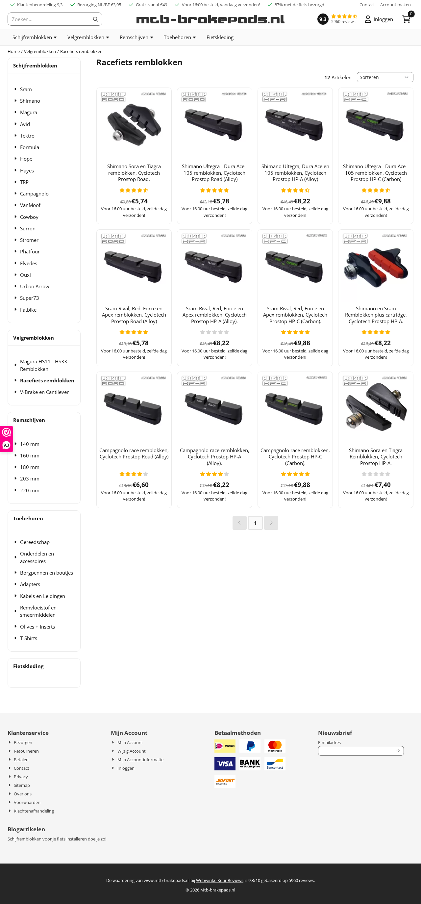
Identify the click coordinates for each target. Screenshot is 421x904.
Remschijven (29, 420)
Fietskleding (28, 666)
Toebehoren (28, 518)
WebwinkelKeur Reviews (219, 880)
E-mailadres (361, 742)
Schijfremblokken (35, 65)
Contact (367, 5)
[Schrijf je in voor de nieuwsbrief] (398, 751)
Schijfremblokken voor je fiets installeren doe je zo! (57, 839)
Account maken (395, 5)
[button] (379, 19)
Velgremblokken (33, 337)
